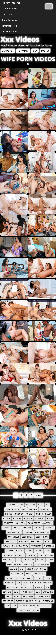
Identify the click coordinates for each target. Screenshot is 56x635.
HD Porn (48, 555)
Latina (50, 560)
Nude (28, 573)
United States (43, 605)
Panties (38, 578)
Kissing (40, 560)
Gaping (19, 550)
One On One (39, 573)
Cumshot (28, 532)
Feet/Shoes (36, 546)
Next (38, 495)
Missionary (32, 569)
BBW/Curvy (45, 509)
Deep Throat (42, 537)
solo (8, 596)
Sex (47, 587)
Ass (47, 505)
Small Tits (48, 592)
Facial (48, 541)
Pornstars (23, 50)
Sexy (16, 592)
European (24, 541)
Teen (37, 601)
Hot (18, 560)
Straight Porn (43, 596)
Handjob (7, 555)
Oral (29, 578)
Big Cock (19, 514)
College (6, 527)
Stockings (28, 596)
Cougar (17, 527)
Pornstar (9, 583)
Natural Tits (17, 573)
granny (38, 550)
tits (7, 605)
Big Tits (39, 514)
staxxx (17, 596)
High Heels (8, 560)
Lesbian (18, 564)
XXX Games (6, 14)
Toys (14, 605)
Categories (8, 50)
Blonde (6, 518)
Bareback (32, 509)
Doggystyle (10, 541)
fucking (10, 550)
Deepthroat (27, 537)
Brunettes (20, 523)
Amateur (11, 505)
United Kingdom (27, 605)
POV (18, 583)
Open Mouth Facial (15, 578)
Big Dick (29, 514)
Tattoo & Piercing (24, 601)
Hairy (47, 550)
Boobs (50, 518)
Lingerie (28, 564)
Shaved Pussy (27, 592)
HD (40, 555)
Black (48, 514)
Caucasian (47, 523)
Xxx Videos (20, 39)
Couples (27, 527)
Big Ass (8, 514)
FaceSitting (36, 541)
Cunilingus (13, 537)
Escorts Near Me (9, 8)
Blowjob (28, 518)
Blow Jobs (39, 518)
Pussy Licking (44, 583)
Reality (28, 587)
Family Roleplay (20, 546)
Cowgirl (38, 527)
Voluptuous (24, 610)
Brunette (8, 523)
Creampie (49, 527)
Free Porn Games (9, 31)
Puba (25, 583)
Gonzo (29, 550)
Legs (9, 564)
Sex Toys (7, 592)
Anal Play (30, 505)
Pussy (33, 583)
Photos (45, 50)
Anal (20, 505)
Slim (38, 592)
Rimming (39, 587)
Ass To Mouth (12, 509)
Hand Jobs (19, 555)
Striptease (8, 601)
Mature (13, 569)
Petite (47, 578)
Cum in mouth (14, 532)
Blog (34, 50)
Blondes (17, 518)
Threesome (48, 601)
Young (35, 610)
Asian (40, 505)
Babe (23, 509)
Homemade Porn (9, 25)
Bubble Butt (34, 523)
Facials (6, 546)
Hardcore (31, 555)
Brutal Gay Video (9, 20)
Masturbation (42, 564)
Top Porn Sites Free (10, 2)
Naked (43, 569)
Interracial (28, 560)
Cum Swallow (42, 532)
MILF (22, 569)
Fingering (49, 546)
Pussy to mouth (15, 587)
